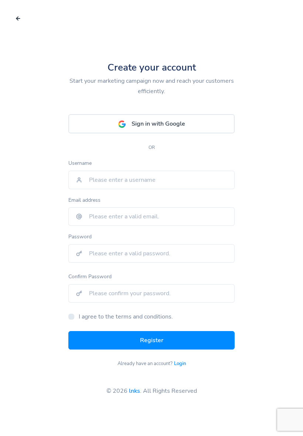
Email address (84, 200)
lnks (134, 391)
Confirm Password (90, 276)
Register (151, 340)
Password (80, 236)
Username (80, 163)
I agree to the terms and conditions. (126, 317)
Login (180, 363)
